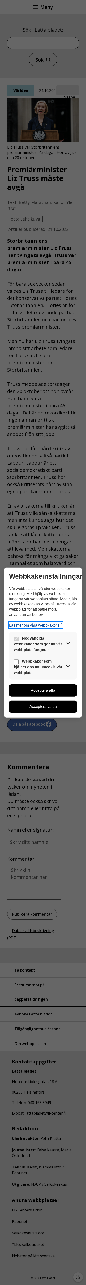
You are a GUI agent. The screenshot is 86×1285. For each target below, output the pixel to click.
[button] (68, 644)
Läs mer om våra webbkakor (33, 625)
